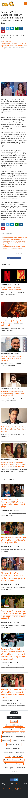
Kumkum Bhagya (8, 729)
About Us (5, 789)
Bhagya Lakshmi (8, 752)
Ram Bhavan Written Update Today (14, 760)
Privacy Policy (13, 789)
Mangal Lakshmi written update (14, 764)
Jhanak (22, 733)
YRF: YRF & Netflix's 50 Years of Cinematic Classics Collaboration (11, 289)
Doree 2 (8, 756)
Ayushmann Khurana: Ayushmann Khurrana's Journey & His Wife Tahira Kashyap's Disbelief (13, 394)
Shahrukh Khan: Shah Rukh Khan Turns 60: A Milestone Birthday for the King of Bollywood (13, 429)
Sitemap (14, 791)
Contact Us (21, 789)
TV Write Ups (13, 771)
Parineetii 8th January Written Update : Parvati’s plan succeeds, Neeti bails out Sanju (14, 243)
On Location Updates (8, 767)
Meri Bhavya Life (17, 756)
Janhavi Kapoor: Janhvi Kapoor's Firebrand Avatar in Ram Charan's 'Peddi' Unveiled (12, 323)
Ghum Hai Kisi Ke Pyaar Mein (14, 725)
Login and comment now (14, 258)
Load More (14, 712)
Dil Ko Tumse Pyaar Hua (14, 744)
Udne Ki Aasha (20, 752)
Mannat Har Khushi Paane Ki (14, 748)
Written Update (21, 767)
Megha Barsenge (21, 736)
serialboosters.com (18, 784)
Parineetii (8, 41)
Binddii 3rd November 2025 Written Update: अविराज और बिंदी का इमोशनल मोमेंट (13, 540)
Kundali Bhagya (20, 729)
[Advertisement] (14, 66)
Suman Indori (6, 740)
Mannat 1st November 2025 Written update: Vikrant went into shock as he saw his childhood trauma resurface (13, 464)
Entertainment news (7, 736)
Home (2, 41)
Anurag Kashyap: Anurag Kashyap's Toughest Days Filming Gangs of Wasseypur (12, 358)
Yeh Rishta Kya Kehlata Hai (10, 733)
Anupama (14, 721)
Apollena (23, 740)
